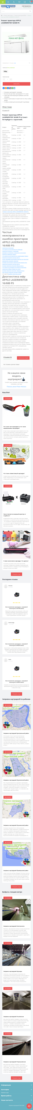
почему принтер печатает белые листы (12, 266)
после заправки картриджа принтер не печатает (15, 259)
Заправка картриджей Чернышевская (14, 1062)
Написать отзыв (23, 358)
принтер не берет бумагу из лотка (11, 269)
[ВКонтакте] (4, 88)
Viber (19, 386)
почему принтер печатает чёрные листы (13, 270)
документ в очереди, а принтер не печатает (14, 253)
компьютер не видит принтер (10, 261)
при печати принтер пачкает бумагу (12, 272)
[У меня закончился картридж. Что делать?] (16, 544)
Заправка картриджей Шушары (12, 971)
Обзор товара (7, 107)
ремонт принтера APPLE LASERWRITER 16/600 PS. (16, 211)
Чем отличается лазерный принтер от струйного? (14, 514)
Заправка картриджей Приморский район (15, 870)
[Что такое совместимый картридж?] (16, 457)
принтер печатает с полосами (10, 251)
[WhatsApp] (12, 88)
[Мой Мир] (8, 88)
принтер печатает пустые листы (11, 257)
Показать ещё (5, 1092)
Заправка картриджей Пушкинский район (15, 825)
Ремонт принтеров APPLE (20, 15)
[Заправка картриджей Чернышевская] (16, 1045)
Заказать (16, 84)
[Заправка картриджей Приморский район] (16, 854)
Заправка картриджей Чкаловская (13, 1016)
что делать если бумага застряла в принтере (14, 267)
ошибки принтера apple (14, 274)
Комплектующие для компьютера (9, 4)
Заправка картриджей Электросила (13, 926)
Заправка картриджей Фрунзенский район (16, 780)
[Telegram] (14, 88)
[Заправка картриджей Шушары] (16, 955)
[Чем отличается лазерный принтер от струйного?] (16, 497)
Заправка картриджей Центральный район (16, 733)
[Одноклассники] (6, 88)
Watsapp (24, 386)
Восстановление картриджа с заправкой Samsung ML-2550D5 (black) (16, 681)
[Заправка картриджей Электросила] (16, 909)
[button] (13, 2)
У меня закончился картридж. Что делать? (16, 561)
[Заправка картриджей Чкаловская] (16, 1000)
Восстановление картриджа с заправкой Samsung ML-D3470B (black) (16, 607)
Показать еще (16, 574)
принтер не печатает (8, 248)
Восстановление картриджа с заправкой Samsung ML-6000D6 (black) (16, 644)
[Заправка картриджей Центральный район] (16, 717)
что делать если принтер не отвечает (12, 249)
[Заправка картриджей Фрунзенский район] (16, 763)
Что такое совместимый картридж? (14, 473)
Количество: (6, 77)
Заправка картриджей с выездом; (13, 92)
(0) (15, 63)
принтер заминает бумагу (9, 254)
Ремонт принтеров (8, 15)
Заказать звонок (27, 7)
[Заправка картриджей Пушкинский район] (16, 809)
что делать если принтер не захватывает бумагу (15, 256)
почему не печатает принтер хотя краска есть (14, 262)
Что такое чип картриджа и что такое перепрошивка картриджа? (14, 427)
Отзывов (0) (5, 110)
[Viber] (10, 88)
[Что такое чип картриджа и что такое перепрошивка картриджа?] (16, 410)
